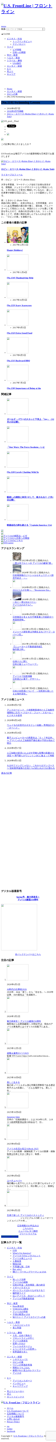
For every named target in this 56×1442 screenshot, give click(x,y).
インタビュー (19, 1383)
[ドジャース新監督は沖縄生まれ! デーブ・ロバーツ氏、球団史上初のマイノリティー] (17, 629)
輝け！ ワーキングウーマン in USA (29, 1272)
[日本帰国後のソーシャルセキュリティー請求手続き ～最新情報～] (17, 572)
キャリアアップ (20, 1386)
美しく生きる (13, 1082)
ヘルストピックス (21, 1325)
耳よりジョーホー (15, 1391)
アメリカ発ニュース (22, 1258)
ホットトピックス (15, 1397)
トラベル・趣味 (14, 60)
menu (3, 26)
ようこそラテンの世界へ (24, 1349)
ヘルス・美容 (13, 58)
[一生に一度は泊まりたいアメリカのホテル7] (17, 599)
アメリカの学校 (20, 1312)
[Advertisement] (28, 21)
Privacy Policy (13, 1422)
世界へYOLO (19, 1343)
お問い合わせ (13, 1419)
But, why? (17, 1269)
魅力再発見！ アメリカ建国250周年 (24, 1021)
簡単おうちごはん (21, 1367)
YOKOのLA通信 (20, 1309)
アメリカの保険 (20, 1282)
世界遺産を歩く (20, 1352)
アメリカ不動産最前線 (23, 1298)
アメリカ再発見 (20, 1341)
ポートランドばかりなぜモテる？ (29, 1290)
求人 (9, 1394)
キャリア (11, 74)
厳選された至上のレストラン (27, 1370)
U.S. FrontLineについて (18, 1411)
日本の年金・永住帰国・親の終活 (29, 1285)
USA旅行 (17, 63)
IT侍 (15, 1250)
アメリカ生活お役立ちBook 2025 (22, 1149)
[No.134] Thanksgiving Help (20, 278)
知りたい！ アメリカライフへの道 (29, 1317)
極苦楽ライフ (19, 1293)
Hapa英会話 (18, 1306)
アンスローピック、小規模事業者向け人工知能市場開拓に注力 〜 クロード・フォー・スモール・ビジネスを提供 (30, 713)
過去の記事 (6, 773)
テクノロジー (19, 44)
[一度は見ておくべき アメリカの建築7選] (17, 560)
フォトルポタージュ (22, 1346)
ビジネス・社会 (14, 39)
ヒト (9, 69)
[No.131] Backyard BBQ (18, 360)
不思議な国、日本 (21, 1266)
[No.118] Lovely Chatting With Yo (23, 472)
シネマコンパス (20, 1359)
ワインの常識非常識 (22, 1365)
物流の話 (17, 1264)
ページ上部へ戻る (9, 1236)
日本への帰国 (19, 52)
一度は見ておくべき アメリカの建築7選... (33, 563)
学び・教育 (12, 55)
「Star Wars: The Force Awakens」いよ (26, 447)
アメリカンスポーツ (22, 1381)
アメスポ (17, 1373)
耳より (10, 71)
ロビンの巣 (12, 94)
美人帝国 (17, 1328)
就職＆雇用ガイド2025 (18, 1053)
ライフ (10, 47)
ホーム (10, 1408)
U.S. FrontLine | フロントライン (28, 1436)
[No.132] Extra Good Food (19, 333)
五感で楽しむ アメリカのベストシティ (25, 1215)
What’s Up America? (22, 1253)
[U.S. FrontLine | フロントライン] (28, 11)
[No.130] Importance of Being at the (24, 388)
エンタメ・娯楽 (14, 66)
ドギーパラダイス (21, 1287)
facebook (11, 1431)
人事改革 (17, 1261)
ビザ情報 (17, 49)
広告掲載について (15, 1414)
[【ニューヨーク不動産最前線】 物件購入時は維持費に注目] (17, 644)
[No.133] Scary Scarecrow (19, 305)
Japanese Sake (13, 1117)
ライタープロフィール (12, 175)
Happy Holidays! (15, 250)
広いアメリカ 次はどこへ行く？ (29, 1296)
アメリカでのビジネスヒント (27, 1256)
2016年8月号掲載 (15, 111)
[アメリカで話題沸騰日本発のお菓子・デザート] (17, 673)
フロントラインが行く (23, 1338)
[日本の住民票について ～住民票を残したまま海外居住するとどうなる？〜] (17, 688)
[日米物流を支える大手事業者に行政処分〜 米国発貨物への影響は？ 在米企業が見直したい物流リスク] (17, 614)
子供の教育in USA (21, 1314)
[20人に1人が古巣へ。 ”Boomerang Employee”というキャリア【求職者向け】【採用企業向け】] (17, 587)
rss (8, 1426)
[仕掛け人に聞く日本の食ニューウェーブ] (17, 659)
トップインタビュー (22, 41)
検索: (3, 29)
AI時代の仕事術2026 (17, 989)
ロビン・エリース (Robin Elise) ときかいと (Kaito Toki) (27, 169)
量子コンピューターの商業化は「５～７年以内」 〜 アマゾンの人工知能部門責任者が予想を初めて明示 (31, 740)
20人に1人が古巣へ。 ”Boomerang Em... (32, 590)
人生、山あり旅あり (22, 1335)
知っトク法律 (19, 1279)
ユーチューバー (14, 1180)
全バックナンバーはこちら (28, 954)
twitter (9, 1429)
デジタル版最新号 (15, 1416)
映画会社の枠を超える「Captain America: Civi (29, 525)
